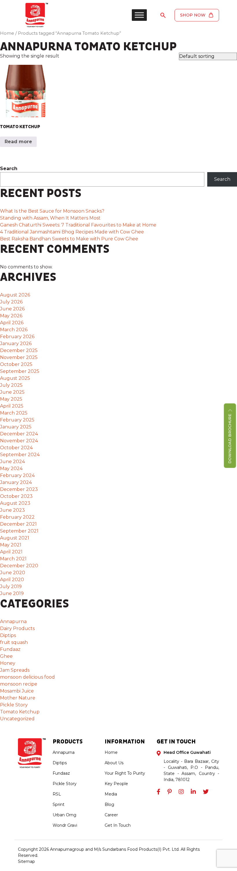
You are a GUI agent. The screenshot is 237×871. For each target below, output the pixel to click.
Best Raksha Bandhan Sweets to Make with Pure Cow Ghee (69, 239)
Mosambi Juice (17, 691)
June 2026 (12, 309)
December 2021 (18, 524)
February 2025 (17, 420)
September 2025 (19, 371)
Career (111, 814)
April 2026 (11, 322)
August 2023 (15, 503)
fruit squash (14, 642)
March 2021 (13, 558)
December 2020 (19, 565)
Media (111, 794)
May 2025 (11, 399)
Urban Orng (64, 814)
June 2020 (12, 572)
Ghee (6, 656)
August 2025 (15, 378)
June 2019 (12, 593)
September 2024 (20, 454)
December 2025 (19, 350)
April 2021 (11, 552)
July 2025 (11, 385)
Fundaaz (10, 649)
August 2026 (15, 295)
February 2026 (17, 336)
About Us (114, 762)
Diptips (8, 635)
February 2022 (17, 517)
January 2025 (16, 427)
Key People (116, 783)
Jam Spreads (14, 670)
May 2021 (10, 545)
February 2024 (17, 475)
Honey (7, 663)
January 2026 (16, 343)
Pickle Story (14, 705)
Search (8, 168)
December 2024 (19, 434)
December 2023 (19, 489)
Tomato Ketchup (20, 712)
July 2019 (11, 586)
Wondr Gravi (65, 825)
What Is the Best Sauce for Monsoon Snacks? (52, 211)
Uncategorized (17, 718)
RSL (57, 794)
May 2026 (11, 315)
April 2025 (11, 406)
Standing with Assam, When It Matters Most (51, 218)
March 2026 (13, 329)
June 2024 (12, 461)
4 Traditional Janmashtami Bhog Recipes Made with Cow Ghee (72, 232)
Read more (18, 141)
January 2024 (16, 482)
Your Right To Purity (125, 773)
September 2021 (19, 531)
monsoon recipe (18, 684)
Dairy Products (17, 628)
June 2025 (12, 392)
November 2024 (19, 440)
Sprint (58, 804)
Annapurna (13, 621)
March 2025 (13, 413)
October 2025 (16, 364)
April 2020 (12, 579)
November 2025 (19, 357)
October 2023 (16, 496)
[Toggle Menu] (139, 15)
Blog (109, 804)
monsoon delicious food (27, 677)
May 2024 (11, 468)
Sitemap (26, 861)
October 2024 (16, 447)
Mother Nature (17, 698)
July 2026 (11, 302)
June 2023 (12, 510)
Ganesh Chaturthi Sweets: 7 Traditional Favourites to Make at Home (78, 225)
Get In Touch (118, 825)
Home (7, 33)
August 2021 (14, 538)
